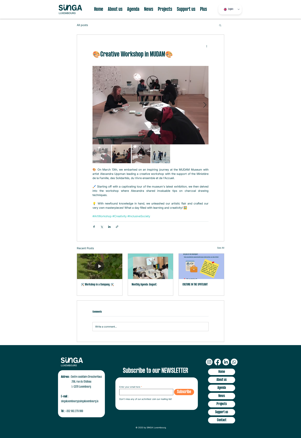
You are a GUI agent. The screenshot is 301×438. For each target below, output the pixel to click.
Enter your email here (129, 387)
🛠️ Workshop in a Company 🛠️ (97, 284)
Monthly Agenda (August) (144, 284)
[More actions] (207, 46)
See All (220, 247)
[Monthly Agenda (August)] (150, 266)
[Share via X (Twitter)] (101, 226)
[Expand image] (150, 105)
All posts (82, 25)
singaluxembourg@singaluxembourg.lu (79, 401)
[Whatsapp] (234, 362)
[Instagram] (209, 362)
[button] (220, 25)
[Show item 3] (141, 153)
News (221, 396)
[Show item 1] (101, 153)
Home (221, 372)
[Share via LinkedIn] (109, 226)
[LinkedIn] (225, 362)
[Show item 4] (160, 153)
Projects (222, 404)
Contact (221, 420)
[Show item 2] (121, 153)
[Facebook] (217, 362)
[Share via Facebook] (93, 226)
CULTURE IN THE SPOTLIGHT (195, 284)
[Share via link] (117, 226)
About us (222, 380)
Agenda (221, 388)
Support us (221, 412)
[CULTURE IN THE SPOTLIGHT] (201, 266)
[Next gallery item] (205, 105)
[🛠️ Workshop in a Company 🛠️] (99, 266)
